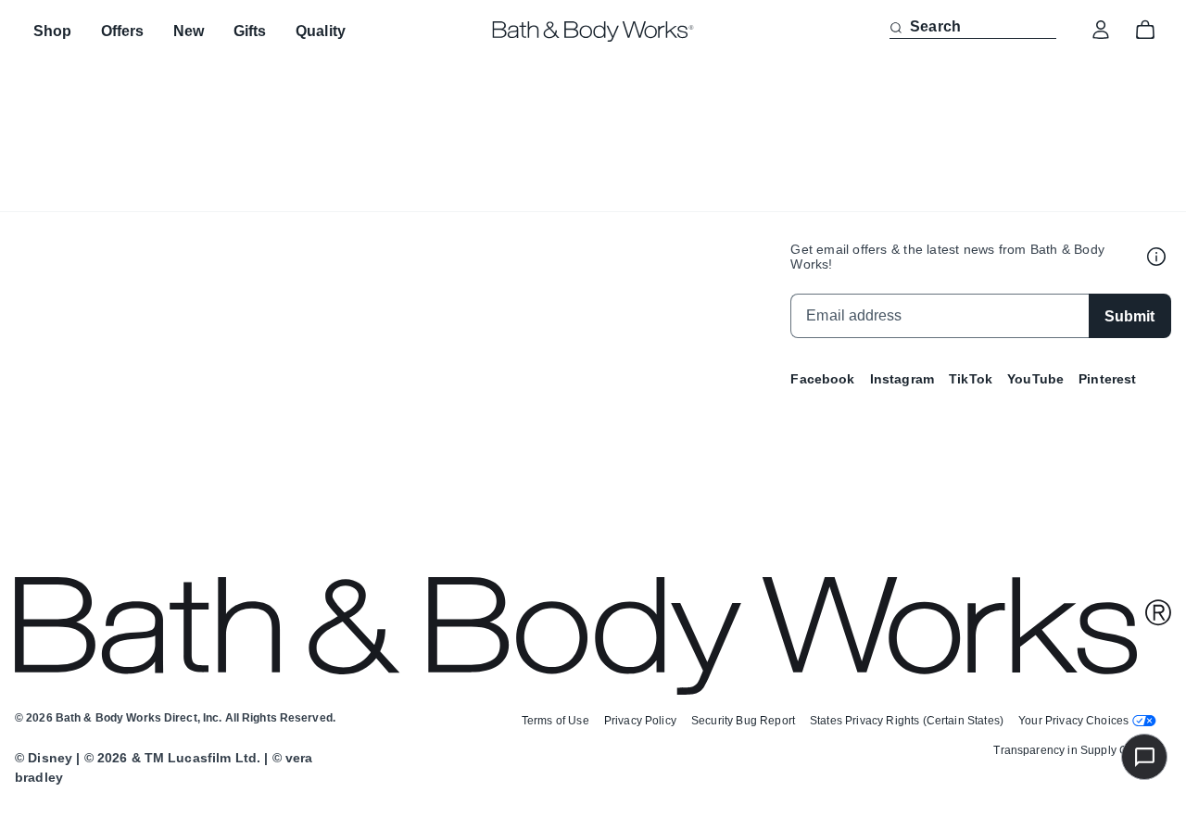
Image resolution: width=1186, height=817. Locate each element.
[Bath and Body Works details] (1156, 256)
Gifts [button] (249, 31)
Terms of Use (555, 720)
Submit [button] (1129, 316)
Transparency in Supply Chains (1074, 750)
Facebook (822, 378)
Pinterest (1107, 378)
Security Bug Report (743, 720)
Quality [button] (321, 31)
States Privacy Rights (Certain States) (906, 720)
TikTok (970, 378)
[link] (1101, 30)
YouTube (1035, 378)
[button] (896, 27)
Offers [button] (122, 31)
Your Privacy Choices (1073, 720)
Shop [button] (52, 31)
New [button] (188, 31)
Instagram (902, 378)
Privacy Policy (640, 720)
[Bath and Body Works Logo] (593, 31)
